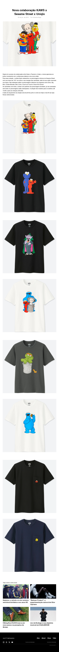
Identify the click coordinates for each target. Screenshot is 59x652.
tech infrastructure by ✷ (52, 645)
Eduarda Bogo (37, 17)
